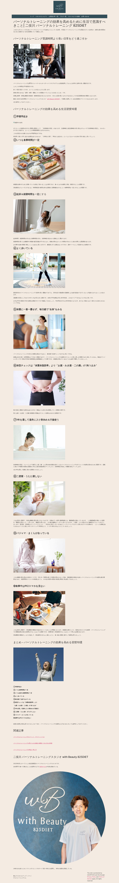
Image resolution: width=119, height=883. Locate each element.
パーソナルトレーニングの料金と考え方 (25, 750)
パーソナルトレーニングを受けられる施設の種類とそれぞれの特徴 (32, 743)
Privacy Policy (91, 877)
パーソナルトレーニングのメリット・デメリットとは (28, 737)
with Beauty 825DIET (53, 99)
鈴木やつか (43, 766)
